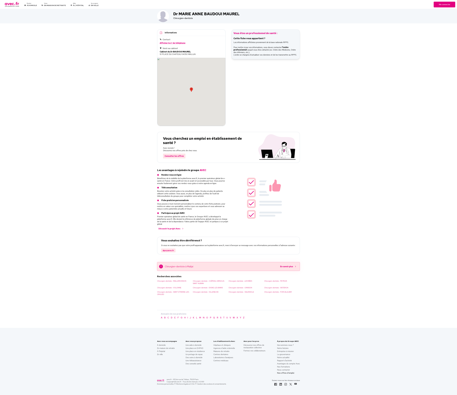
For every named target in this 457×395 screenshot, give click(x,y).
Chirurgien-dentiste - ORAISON (240, 288)
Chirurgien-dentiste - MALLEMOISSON (171, 281)
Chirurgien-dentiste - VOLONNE (169, 288)
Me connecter (444, 4)
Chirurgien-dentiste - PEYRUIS (275, 281)
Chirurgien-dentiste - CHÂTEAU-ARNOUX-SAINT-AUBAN (209, 282)
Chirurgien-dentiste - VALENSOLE (241, 292)
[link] (275, 385)
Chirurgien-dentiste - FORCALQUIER (278, 292)
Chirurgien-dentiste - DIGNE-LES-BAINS (208, 288)
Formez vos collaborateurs (254, 350)
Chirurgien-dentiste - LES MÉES (240, 281)
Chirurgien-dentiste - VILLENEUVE (206, 292)
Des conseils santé (193, 363)
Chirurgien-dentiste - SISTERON (276, 288)
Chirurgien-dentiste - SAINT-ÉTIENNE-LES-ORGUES (173, 293)
